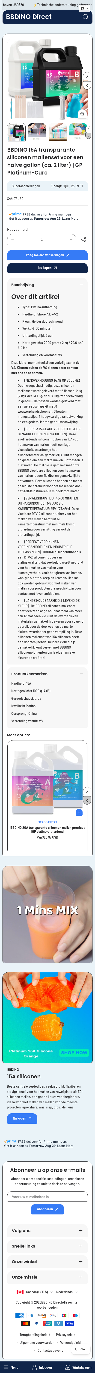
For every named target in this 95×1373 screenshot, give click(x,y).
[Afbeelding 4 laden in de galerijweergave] (78, 132)
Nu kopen (45, 268)
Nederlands (64, 1292)
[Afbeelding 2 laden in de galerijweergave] (37, 132)
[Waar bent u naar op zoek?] (85, 16)
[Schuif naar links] (87, 85)
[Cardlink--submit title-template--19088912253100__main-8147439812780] (47, 780)
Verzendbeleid (70, 1343)
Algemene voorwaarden (37, 1343)
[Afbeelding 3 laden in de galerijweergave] (57, 132)
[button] (78, 1367)
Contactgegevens (50, 1350)
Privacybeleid (65, 1335)
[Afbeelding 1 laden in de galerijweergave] (16, 132)
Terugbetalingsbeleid (35, 1335)
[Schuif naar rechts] (87, 76)
